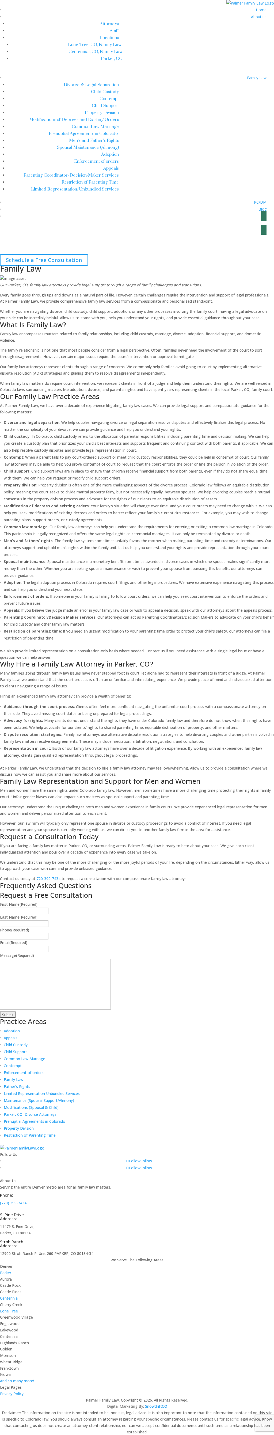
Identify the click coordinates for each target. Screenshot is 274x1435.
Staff (114, 30)
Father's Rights (17, 1086)
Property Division (102, 112)
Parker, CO (112, 58)
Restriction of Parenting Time (90, 182)
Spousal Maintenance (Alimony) (88, 147)
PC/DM (260, 202)
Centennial (9, 1298)
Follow (146, 1160)
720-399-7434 (48, 878)
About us (259, 16)
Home (261, 9)
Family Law (257, 77)
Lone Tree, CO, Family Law (95, 44)
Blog (262, 209)
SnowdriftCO (156, 1406)
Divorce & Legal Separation (91, 84)
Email (13, 942)
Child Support (105, 105)
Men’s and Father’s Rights (94, 140)
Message (17, 955)
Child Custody (105, 91)
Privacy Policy (12, 1393)
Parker (5, 1272)
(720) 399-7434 (13, 1202)
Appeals (111, 168)
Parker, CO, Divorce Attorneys (30, 1114)
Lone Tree (9, 1311)
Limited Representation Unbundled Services (42, 1093)
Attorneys (109, 23)
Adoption (110, 154)
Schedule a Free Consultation (44, 260)
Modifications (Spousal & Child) (31, 1107)
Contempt (109, 98)
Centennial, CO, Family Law (95, 51)
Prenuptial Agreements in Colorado (84, 133)
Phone (14, 929)
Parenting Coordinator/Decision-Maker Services (71, 175)
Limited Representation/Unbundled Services (75, 189)
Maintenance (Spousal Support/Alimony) (39, 1100)
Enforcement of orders (96, 161)
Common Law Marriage (95, 126)
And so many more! (17, 1380)
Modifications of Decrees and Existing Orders (74, 119)
